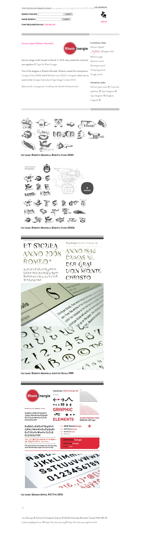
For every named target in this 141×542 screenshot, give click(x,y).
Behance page (96, 56)
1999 (38, 75)
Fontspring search (97, 70)
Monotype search (97, 65)
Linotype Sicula (28, 75)
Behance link (27, 86)
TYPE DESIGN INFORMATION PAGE (36, 8)
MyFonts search (97, 61)
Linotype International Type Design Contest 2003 (54, 79)
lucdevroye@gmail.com (32, 522)
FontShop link (52, 86)
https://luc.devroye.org (55, 522)
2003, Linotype (68, 75)
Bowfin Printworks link (68, 86)
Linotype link (39, 86)
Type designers (108, 91)
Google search (96, 74)
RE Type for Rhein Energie (45, 64)
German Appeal (97, 47)
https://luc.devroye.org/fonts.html (82, 522)
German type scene (98, 86)
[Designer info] (107, 51)
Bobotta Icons (54, 75)
